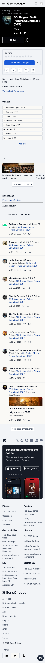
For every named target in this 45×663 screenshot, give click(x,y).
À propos (6, 599)
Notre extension (9, 607)
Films (5, 506)
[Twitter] (17, 441)
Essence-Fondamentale (20, 350)
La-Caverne (14, 332)
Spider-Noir (29, 514)
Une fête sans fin (10, 571)
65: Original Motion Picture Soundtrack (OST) (16, 13)
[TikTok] (31, 441)
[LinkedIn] (36, 441)
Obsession (7, 516)
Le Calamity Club (31, 541)
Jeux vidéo (9, 530)
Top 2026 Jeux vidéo (9, 536)
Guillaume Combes (17, 224)
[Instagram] (26, 441)
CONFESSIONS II (32, 573)
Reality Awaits (30, 579)
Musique (29, 563)
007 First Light (8, 541)
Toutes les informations (13, 91)
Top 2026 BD (8, 567)
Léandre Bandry (16, 368)
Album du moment (32, 584)
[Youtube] (41, 441)
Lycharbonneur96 (17, 260)
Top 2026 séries (31, 511)
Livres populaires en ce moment (33, 555)
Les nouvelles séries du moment (33, 523)
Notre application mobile (13, 603)
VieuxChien (14, 278)
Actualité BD (8, 585)
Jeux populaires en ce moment (11, 556)
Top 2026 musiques (32, 569)
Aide (4, 612)
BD (4, 563)
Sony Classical (15, 86)
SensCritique (7, 11)
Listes (6, 158)
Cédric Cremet (16, 386)
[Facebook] (22, 441)
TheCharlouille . (16, 314)
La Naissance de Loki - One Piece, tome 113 (10, 578)
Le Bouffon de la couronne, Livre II (32, 547)
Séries (28, 506)
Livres (28, 530)
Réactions (8, 196)
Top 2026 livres (31, 536)
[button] (41, 3)
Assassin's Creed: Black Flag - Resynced (10, 548)
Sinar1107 (13, 296)
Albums (16, 11)
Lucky (26, 518)
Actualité (6, 524)
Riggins (12, 242)
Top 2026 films (9, 511)
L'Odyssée (7, 520)
